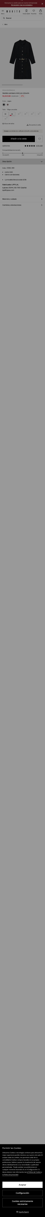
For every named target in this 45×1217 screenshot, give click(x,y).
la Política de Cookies (34, 1172)
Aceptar (22, 1184)
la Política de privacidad (10, 1175)
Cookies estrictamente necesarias (22, 1202)
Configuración (22, 1193)
